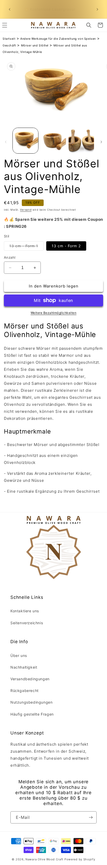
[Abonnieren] (90, 817)
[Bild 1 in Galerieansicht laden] (25, 140)
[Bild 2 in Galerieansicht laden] (53, 140)
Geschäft (9, 45)
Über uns (18, 655)
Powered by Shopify (79, 859)
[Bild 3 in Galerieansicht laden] (81, 140)
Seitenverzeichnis (26, 623)
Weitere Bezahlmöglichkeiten (54, 313)
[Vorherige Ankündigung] (9, 9)
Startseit (9, 38)
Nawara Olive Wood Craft (44, 859)
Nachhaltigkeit (23, 667)
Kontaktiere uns (24, 611)
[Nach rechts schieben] (101, 142)
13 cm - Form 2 (66, 246)
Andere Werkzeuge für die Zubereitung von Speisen (58, 38)
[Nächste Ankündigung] (97, 9)
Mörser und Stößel (35, 45)
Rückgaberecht (24, 690)
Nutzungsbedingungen (31, 702)
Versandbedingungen (30, 679)
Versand (25, 209)
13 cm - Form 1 (26, 247)
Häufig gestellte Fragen (32, 714)
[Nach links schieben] (5, 142)
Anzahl (9, 257)
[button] (89, 25)
